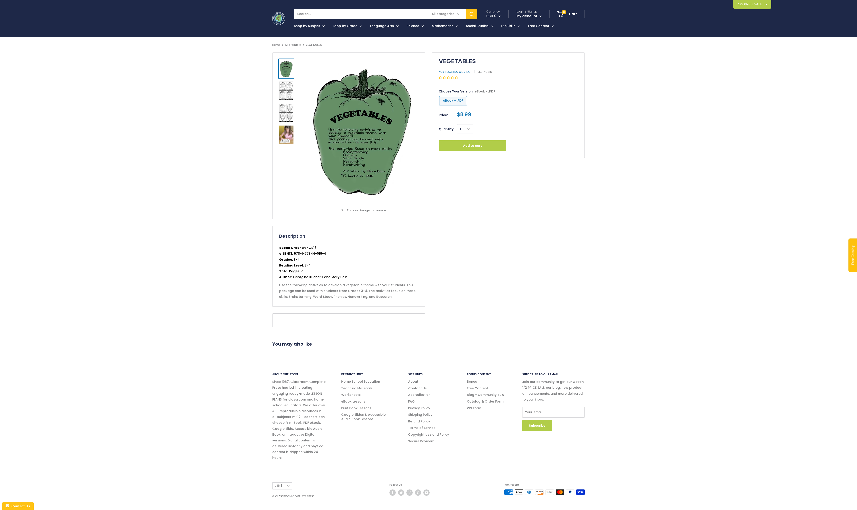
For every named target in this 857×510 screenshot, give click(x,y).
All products (293, 45)
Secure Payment (421, 441)
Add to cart (472, 145)
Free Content (538, 26)
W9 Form (474, 408)
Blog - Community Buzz (486, 394)
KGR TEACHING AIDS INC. (455, 72)
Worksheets (351, 394)
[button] (449, 77)
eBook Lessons (353, 401)
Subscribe (537, 425)
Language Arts (382, 26)
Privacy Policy (419, 408)
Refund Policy (419, 421)
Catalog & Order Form (485, 401)
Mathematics (442, 26)
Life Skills (508, 26)
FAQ (411, 401)
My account (527, 16)
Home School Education (360, 381)
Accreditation (419, 394)
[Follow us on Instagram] (409, 492)
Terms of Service (421, 428)
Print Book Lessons (356, 408)
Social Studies (477, 26)
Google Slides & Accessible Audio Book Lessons (363, 416)
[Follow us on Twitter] (401, 492)
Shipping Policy (420, 414)
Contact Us (417, 388)
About (413, 381)
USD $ (278, 485)
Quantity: (446, 129)
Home (276, 45)
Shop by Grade (345, 26)
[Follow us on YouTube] (426, 492)
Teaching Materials (356, 388)
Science (413, 26)
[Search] (471, 14)
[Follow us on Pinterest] (418, 492)
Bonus (472, 381)
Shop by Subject (307, 26)
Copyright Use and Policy (428, 434)
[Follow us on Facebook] (392, 492)
